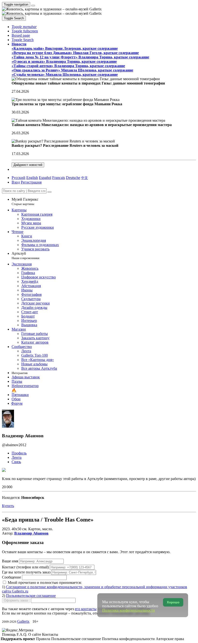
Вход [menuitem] (16, 182)
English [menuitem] (32, 178)
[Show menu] (33, 5)
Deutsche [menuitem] (73, 178)
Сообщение (11, 577)
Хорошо (173, 602)
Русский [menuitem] (18, 178)
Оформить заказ (16, 600)
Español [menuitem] (45, 178)
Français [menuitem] (58, 178)
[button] (24, 27)
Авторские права (170, 639)
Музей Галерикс (25, 201)
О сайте (35, 634)
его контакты (86, 609)
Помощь (9, 634)
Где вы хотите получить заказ (26, 572)
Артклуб (25, 255)
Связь (16, 462)
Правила (43, 639)
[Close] (49, 192)
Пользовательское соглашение (31, 596)
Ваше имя (10, 561)
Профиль (19, 453)
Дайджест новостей (28, 165)
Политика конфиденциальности (129, 639)
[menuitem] (84, 178)
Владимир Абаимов (31, 533)
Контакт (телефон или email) (26, 567)
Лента (16, 457)
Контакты (50, 634)
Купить (8, 506)
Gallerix (23, 621)
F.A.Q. (22, 634)
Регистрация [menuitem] (31, 182)
